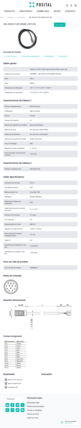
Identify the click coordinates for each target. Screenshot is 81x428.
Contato (70, 11)
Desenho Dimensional (30, 56)
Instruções (63, 56)
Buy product (60, 25)
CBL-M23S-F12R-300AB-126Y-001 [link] (40, 17)
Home (2, 17)
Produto (9, 11)
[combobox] (14, 399)
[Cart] (75, 5)
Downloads (49, 56)
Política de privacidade (35, 406)
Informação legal (33, 403)
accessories (21, 17)
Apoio (57, 11)
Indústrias (25, 11)
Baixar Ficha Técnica (15, 380)
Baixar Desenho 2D (14, 383)
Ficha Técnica (11, 56)
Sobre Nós (43, 11)
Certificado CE (13, 387)
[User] (67, 5)
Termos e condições (34, 410)
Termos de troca (33, 414)
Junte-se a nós (32, 418)
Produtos (11, 17)
